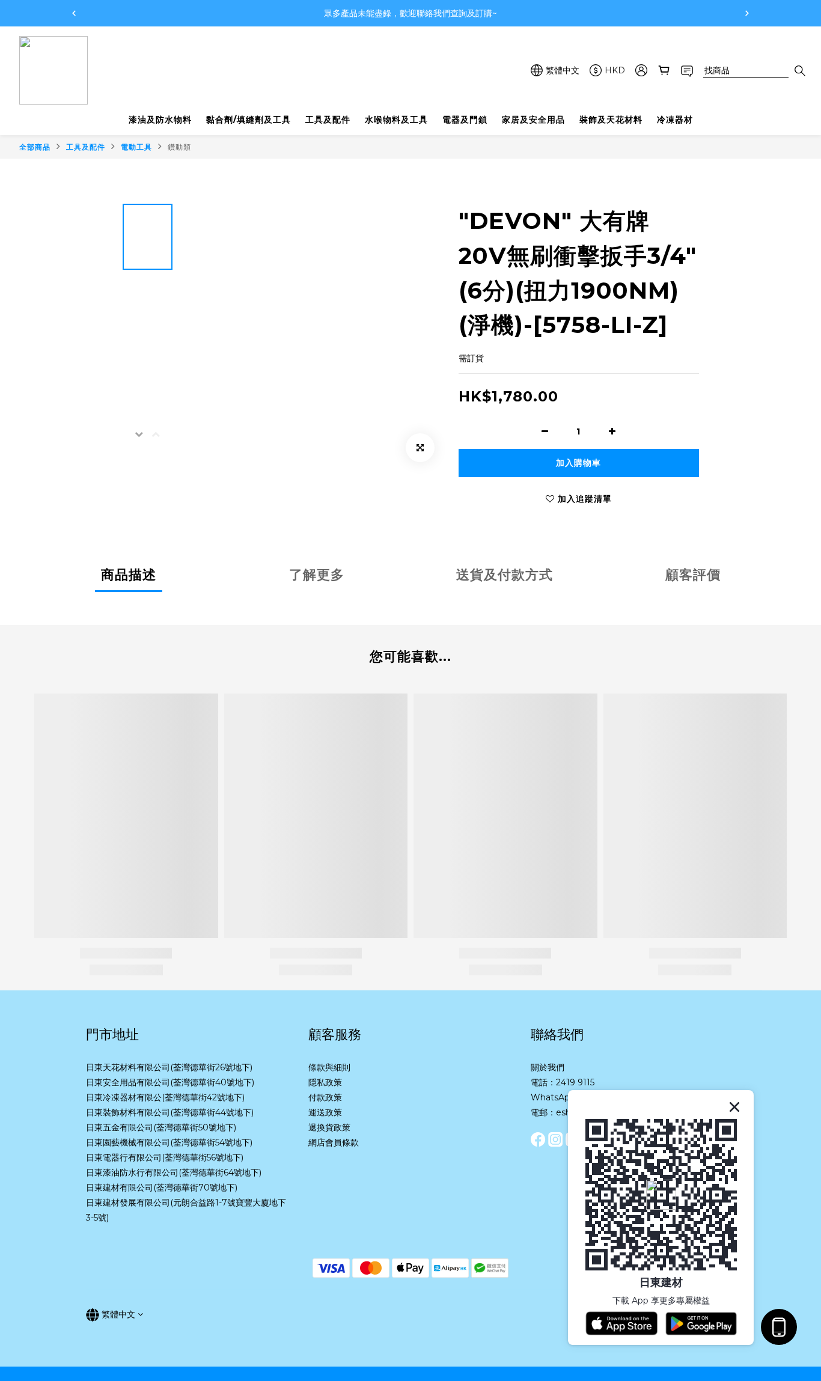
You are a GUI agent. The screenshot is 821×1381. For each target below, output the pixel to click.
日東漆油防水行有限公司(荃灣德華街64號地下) (173, 1172)
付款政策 (325, 1097)
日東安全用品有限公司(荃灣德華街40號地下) (170, 1082)
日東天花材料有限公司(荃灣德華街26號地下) (169, 1067)
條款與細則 (329, 1067)
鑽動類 (179, 146)
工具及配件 (85, 146)
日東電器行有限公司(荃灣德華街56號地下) (164, 1157)
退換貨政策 (329, 1127)
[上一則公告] (74, 13)
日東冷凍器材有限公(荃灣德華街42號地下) (165, 1097)
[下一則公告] (747, 13)
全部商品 (34, 146)
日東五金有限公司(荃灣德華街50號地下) (161, 1127)
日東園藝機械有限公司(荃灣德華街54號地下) (169, 1142)
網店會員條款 (333, 1142)
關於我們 (547, 1067)
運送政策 (325, 1112)
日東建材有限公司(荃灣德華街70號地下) (161, 1187)
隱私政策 (325, 1082)
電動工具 (136, 146)
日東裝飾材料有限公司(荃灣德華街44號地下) (170, 1112)
